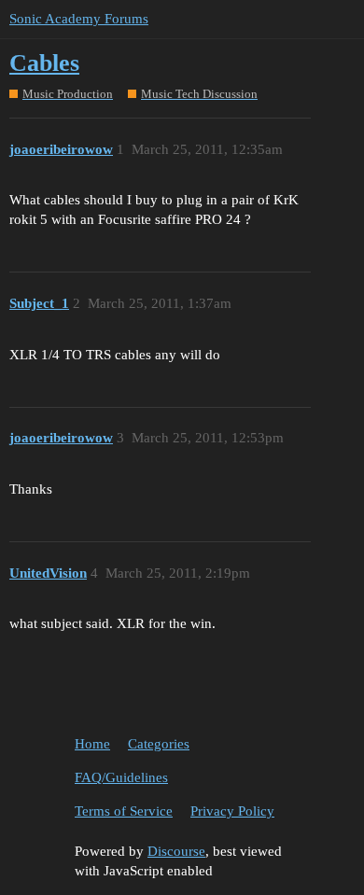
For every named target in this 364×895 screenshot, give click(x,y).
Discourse (176, 851)
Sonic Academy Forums (78, 18)
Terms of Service (124, 811)
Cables (44, 63)
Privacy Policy (232, 811)
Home (92, 743)
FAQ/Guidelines (121, 777)
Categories (158, 743)
